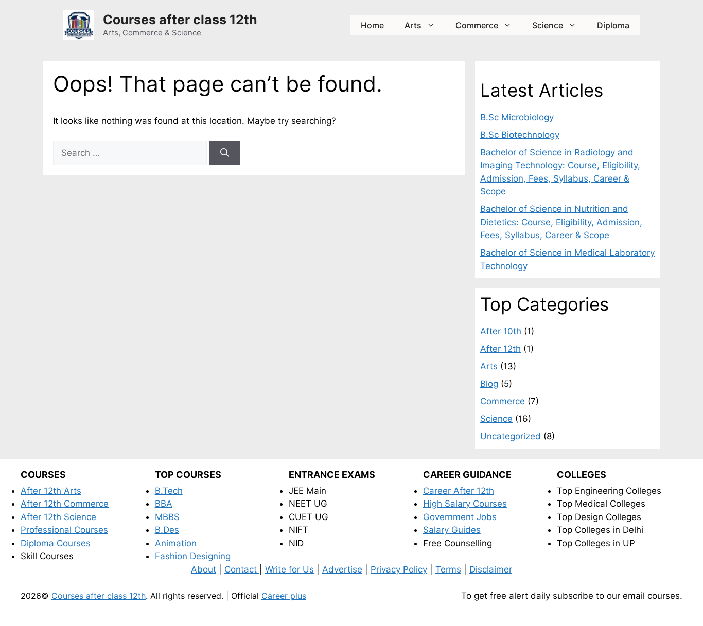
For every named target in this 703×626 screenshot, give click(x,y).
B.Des (167, 530)
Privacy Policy (399, 569)
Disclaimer (490, 569)
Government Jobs (460, 517)
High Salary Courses (465, 503)
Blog (489, 384)
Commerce (476, 25)
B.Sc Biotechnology (519, 135)
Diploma (613, 25)
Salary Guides (452, 530)
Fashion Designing (193, 556)
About (203, 569)
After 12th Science (58, 517)
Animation (176, 543)
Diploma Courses (56, 543)
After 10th (500, 331)
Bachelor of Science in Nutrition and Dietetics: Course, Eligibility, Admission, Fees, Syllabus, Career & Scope (561, 222)
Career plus (283, 596)
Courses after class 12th (180, 19)
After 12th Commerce (65, 503)
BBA (163, 503)
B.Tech (169, 491)
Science (547, 25)
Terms (448, 569)
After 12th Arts (51, 491)
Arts (413, 25)
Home (372, 25)
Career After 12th (458, 491)
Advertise (342, 569)
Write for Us (289, 569)
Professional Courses (64, 530)
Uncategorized (510, 436)
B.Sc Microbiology (517, 117)
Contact (241, 569)
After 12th (500, 349)
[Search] (224, 153)
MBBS (167, 517)
